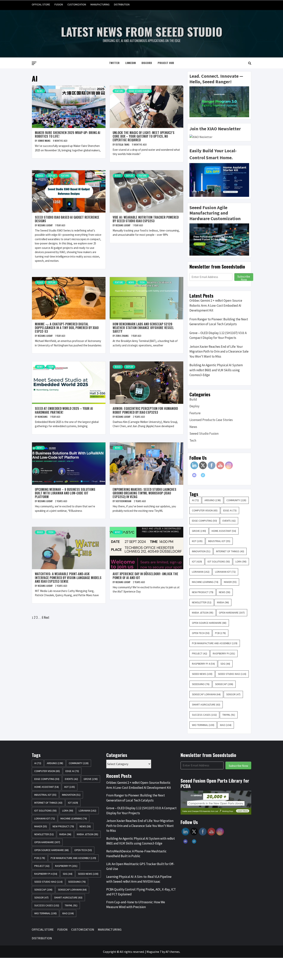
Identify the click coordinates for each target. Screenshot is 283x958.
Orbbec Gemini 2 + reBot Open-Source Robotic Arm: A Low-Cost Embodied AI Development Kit (215, 305)
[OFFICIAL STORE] (218, 4)
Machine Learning (205, 582)
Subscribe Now (243, 277)
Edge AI (230, 510)
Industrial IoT (219, 541)
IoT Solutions (219, 561)
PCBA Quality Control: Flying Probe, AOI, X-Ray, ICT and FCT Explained (141, 892)
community (236, 500)
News (40, 91)
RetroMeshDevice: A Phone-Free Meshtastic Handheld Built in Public (136, 853)
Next (46, 617)
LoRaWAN (200, 571)
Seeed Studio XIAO (232, 674)
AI (195, 500)
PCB (220, 633)
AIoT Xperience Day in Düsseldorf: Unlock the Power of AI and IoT (145, 576)
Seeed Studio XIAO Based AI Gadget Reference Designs (67, 219)
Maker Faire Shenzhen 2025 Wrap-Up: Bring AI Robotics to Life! (67, 134)
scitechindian (124, 501)
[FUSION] (226, 4)
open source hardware (209, 623)
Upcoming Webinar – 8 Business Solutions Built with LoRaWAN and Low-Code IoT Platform (65, 493)
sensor (233, 694)
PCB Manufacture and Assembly (214, 643)
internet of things (230, 551)
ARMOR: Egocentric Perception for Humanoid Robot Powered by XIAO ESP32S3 (145, 410)
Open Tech (200, 633)
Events (229, 520)
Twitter (114, 63)
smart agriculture (206, 704)
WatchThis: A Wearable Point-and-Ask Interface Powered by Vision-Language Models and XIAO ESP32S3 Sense (68, 577)
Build (40, 175)
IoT (197, 561)
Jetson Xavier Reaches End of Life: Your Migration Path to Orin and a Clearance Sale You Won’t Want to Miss (219, 351)
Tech (142, 282)
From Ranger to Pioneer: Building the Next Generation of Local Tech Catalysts (218, 321)
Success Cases (204, 714)
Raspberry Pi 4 (203, 663)
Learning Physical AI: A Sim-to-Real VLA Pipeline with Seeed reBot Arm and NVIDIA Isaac (139, 879)
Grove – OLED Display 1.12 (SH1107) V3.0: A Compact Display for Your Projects (218, 335)
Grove (199, 531)
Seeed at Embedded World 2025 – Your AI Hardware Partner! (64, 410)
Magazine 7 (154, 952)
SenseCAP (224, 684)
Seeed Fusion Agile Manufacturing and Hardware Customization (215, 213)
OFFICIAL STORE (41, 4)
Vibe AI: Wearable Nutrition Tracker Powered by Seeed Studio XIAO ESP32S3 (146, 219)
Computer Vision (205, 510)
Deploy (51, 175)
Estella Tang (123, 144)
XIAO (225, 725)
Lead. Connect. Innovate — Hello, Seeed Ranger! (216, 79)
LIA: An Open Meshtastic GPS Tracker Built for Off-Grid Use (140, 866)
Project (199, 653)
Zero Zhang (122, 335)
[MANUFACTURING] (240, 4)
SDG (225, 663)
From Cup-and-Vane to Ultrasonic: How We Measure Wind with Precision (135, 904)
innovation (201, 551)
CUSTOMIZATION (76, 4)
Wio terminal (203, 725)
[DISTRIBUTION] (247, 4)
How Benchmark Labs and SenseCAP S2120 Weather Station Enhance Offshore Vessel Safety (143, 328)
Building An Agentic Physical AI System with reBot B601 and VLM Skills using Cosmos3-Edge (216, 370)
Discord (147, 63)
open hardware (232, 612)
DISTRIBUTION (122, 4)
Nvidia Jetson (202, 612)
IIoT (197, 541)
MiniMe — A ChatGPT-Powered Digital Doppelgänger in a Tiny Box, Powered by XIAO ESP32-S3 (67, 328)
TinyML (228, 714)
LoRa (240, 561)
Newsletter (201, 602)
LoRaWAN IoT (225, 571)
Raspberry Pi (224, 653)
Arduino (212, 500)
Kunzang (43, 416)
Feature (119, 91)
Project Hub (166, 63)
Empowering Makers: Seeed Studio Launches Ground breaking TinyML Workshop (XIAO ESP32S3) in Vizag (144, 493)
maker (230, 582)
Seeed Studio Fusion (139, 91)
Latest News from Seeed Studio (141, 31)
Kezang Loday (45, 225)
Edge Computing (204, 520)
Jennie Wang (44, 140)
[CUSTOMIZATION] (233, 4)
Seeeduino (200, 684)
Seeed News (202, 674)
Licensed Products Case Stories (211, 420)
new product (202, 592)
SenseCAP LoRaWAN (206, 694)
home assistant (224, 531)
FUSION (58, 4)
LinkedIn (130, 63)
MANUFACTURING (100, 4)
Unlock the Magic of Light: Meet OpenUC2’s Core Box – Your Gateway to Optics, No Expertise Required (143, 136)
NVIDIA (223, 602)
